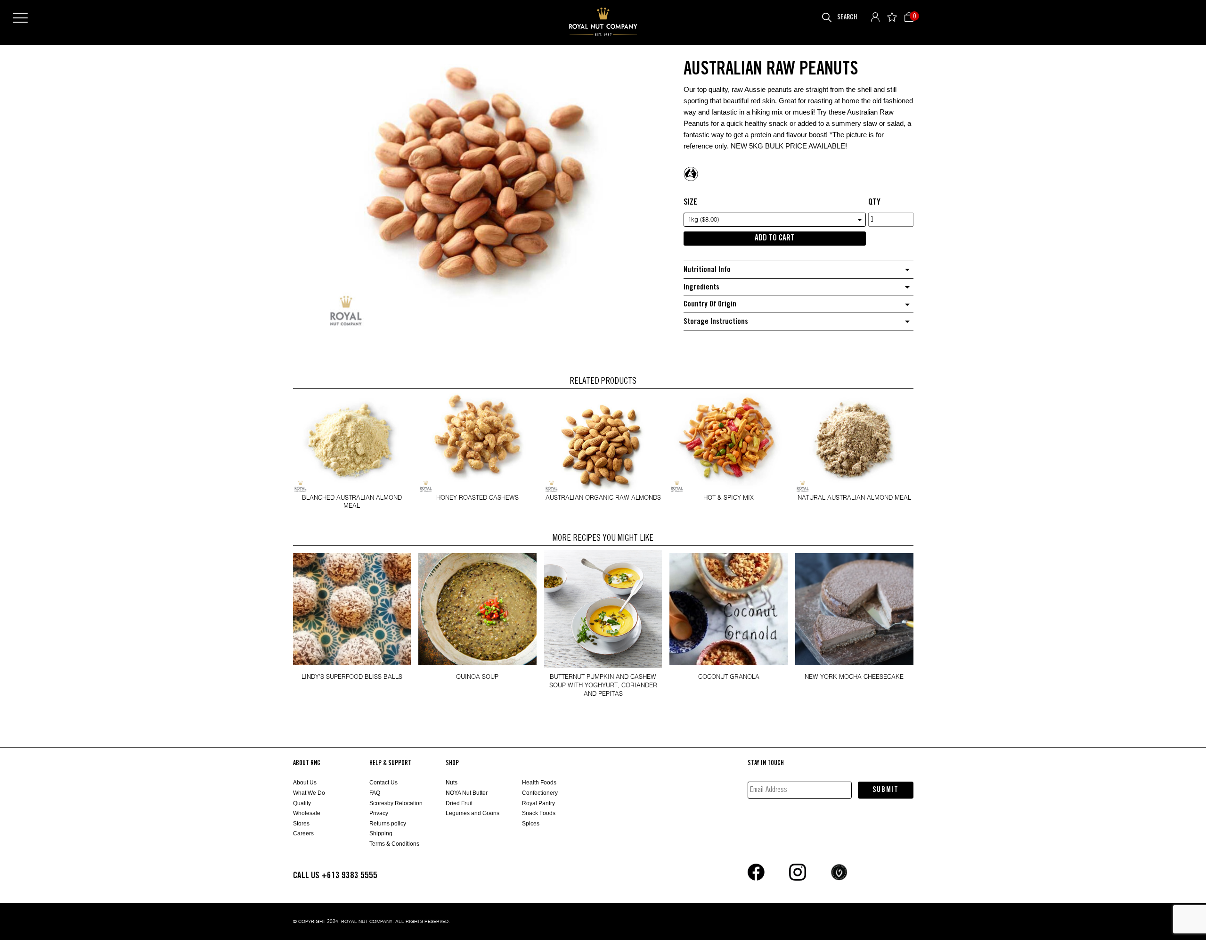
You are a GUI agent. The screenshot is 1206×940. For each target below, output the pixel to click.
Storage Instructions (716, 321)
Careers (303, 833)
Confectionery (540, 793)
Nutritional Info (707, 269)
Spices (530, 823)
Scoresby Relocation (396, 803)
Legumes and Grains (472, 813)
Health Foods (539, 782)
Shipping (380, 833)
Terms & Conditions (394, 844)
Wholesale (306, 813)
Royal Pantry (538, 803)
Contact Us (383, 782)
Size (690, 202)
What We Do (309, 793)
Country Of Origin (710, 304)
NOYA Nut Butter (467, 793)
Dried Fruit (459, 803)
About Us (305, 782)
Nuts (451, 782)
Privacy (378, 813)
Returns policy (387, 823)
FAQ (374, 793)
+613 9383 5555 (349, 876)
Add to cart (774, 238)
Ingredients (701, 287)
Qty (874, 202)
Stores (301, 823)
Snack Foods (538, 813)
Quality (302, 803)
